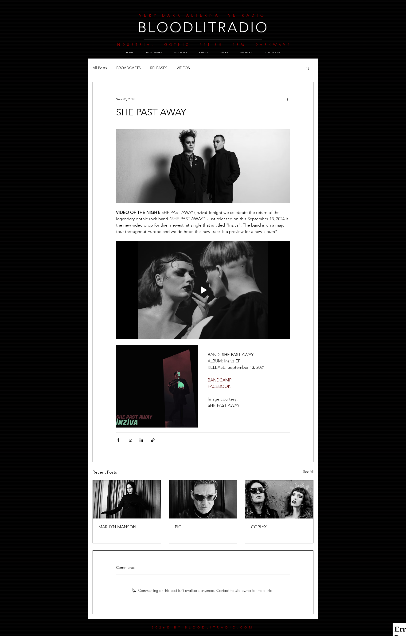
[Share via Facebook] (118, 440)
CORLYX (259, 527)
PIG (178, 527)
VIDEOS (183, 68)
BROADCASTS (128, 68)
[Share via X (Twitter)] (130, 440)
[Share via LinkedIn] (141, 440)
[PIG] (203, 499)
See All (308, 471)
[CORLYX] (279, 499)
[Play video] (203, 290)
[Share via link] (153, 440)
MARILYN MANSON (117, 527)
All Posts (100, 68)
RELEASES (158, 68)
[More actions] (287, 99)
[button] (307, 68)
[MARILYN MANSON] (127, 499)
